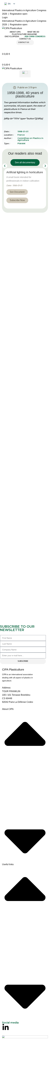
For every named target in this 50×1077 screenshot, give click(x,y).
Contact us (23, 42)
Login (5, 17)
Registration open (18, 14)
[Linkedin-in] (5, 1027)
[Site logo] (12, 28)
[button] (4, 165)
